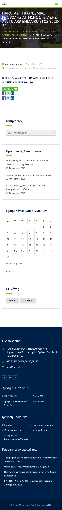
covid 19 (12, 301)
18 (15, 245)
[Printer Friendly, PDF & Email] (10, 88)
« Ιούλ (9, 271)
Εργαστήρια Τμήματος (43, 425)
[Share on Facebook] (4, 98)
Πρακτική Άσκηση (12, 430)
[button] (3, 18)
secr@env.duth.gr (15, 367)
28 (37, 251)
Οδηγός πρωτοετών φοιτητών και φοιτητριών (28, 175)
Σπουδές (8, 425)
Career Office (39, 396)
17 (8, 245)
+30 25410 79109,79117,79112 (22, 361)
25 (15, 251)
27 (30, 251)
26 (22, 251)
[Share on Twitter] (8, 98)
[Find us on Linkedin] (12, 93)
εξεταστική (27, 301)
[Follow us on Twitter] (8, 93)
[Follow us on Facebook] (4, 93)
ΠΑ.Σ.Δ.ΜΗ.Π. (10, 396)
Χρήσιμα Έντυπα (40, 430)
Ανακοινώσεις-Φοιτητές (44, 68)
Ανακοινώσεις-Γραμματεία (19, 68)
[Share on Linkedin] (12, 98)
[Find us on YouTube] (16, 93)
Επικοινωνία (39, 401)
